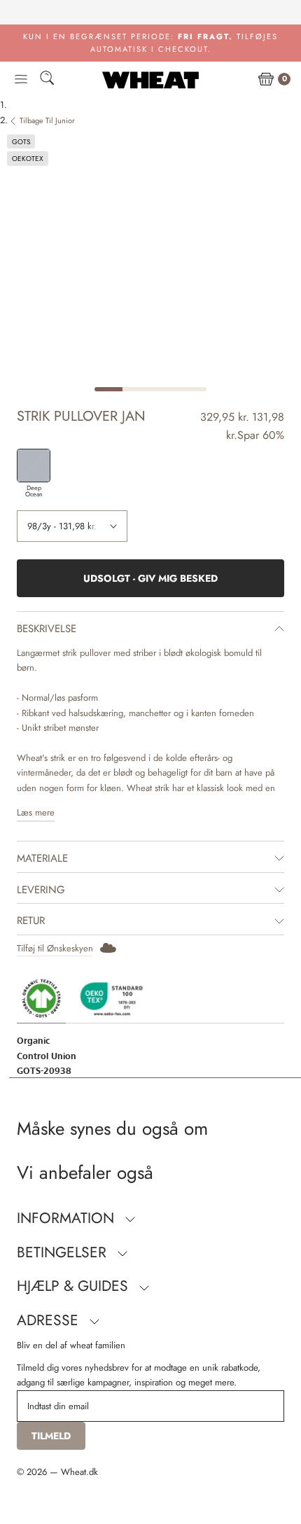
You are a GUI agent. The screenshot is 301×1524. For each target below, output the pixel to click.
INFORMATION (67, 1218)
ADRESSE (50, 1320)
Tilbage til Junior (47, 120)
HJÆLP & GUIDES (74, 1285)
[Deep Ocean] (33, 465)
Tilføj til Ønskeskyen (55, 948)
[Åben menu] (21, 80)
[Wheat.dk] (151, 80)
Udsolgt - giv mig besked (150, 578)
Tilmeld (51, 1436)
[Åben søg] (46, 80)
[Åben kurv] (266, 80)
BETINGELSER (64, 1252)
